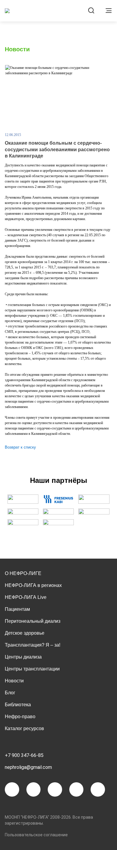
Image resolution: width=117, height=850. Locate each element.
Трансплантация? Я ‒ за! (32, 644)
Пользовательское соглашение (36, 834)
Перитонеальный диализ (32, 621)
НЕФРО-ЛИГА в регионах (33, 585)
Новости (14, 680)
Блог (10, 692)
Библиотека (18, 704)
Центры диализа (23, 656)
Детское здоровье (24, 633)
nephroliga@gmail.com (28, 767)
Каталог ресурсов (24, 728)
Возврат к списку (20, 447)
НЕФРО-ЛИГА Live (25, 597)
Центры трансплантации (32, 668)
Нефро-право (20, 716)
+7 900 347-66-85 (24, 755)
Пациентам (17, 609)
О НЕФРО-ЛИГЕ (23, 573)
